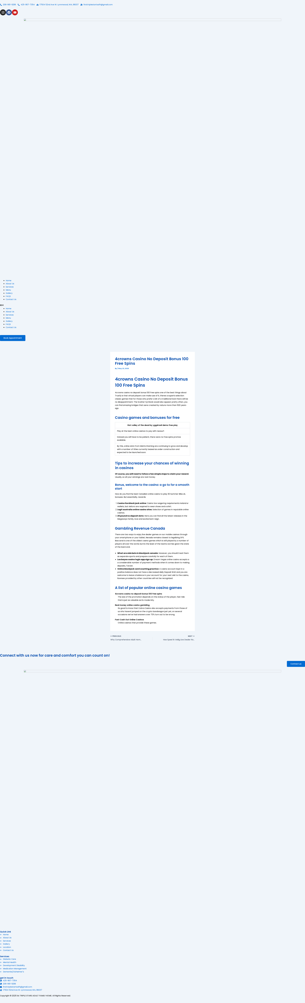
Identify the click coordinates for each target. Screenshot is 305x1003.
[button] (152, 305)
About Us (10, 283)
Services (10, 286)
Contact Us (11, 299)
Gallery (9, 293)
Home (8, 280)
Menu (8, 290)
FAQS (8, 296)
